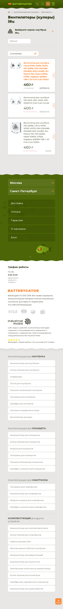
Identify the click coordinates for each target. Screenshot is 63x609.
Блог (14, 237)
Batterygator (29, 291)
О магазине (18, 229)
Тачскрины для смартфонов (23, 487)
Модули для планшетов (21, 449)
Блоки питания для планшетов (25, 442)
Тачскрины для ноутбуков (22, 397)
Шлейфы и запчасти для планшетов (27, 469)
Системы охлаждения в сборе (24, 410)
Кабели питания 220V (20, 542)
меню (53, 4)
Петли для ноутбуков (20, 383)
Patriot (13, 41)
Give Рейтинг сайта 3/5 (14, 340)
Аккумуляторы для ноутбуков (24, 363)
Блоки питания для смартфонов (25, 535)
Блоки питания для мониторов (25, 575)
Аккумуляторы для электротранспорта (29, 528)
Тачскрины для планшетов (23, 455)
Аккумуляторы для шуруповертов (26, 589)
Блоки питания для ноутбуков (24, 370)
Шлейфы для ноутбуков (21, 404)
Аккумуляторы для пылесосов (25, 562)
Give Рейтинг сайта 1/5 (9, 340)
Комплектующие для (26, 357)
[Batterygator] (10, 12)
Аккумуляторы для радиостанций (26, 555)
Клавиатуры (16, 377)
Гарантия (17, 220)
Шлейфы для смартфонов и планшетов (29, 582)
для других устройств (26, 520)
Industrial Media (19, 322)
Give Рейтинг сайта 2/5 (11, 340)
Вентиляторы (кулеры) (21, 417)
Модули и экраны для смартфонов (27, 500)
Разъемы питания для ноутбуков (26, 390)
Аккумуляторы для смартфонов (25, 494)
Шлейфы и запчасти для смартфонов (28, 507)
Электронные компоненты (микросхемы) (30, 569)
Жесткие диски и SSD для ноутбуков (27, 548)
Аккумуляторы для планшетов (25, 435)
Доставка (17, 203)
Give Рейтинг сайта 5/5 (19, 340)
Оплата (15, 212)
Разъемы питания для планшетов (26, 462)
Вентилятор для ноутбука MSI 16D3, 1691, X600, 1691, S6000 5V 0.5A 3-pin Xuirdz (36, 100)
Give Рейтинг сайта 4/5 (16, 340)
